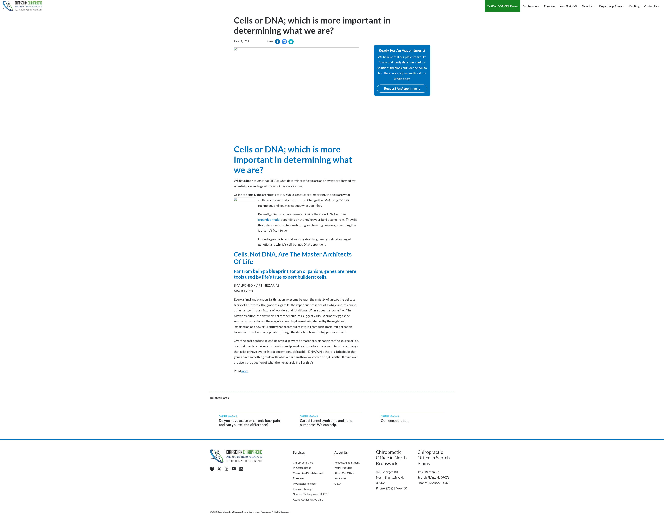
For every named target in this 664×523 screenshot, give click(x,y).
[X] (219, 469)
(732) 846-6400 (396, 488)
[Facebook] (212, 469)
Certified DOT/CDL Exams (502, 6)
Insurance (340, 478)
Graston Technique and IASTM (310, 494)
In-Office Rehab (302, 467)
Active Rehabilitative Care (308, 499)
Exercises (549, 6)
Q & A (337, 483)
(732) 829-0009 (438, 483)
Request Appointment (611, 6)
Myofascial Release (304, 483)
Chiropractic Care (303, 462)
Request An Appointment (402, 88)
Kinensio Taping (302, 489)
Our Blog (634, 6)
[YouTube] (234, 469)
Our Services (530, 6)
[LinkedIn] (241, 469)
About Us (587, 6)
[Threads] (226, 469)
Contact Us (650, 6)
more (244, 371)
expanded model (269, 219)
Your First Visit (568, 6)
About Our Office (344, 473)
